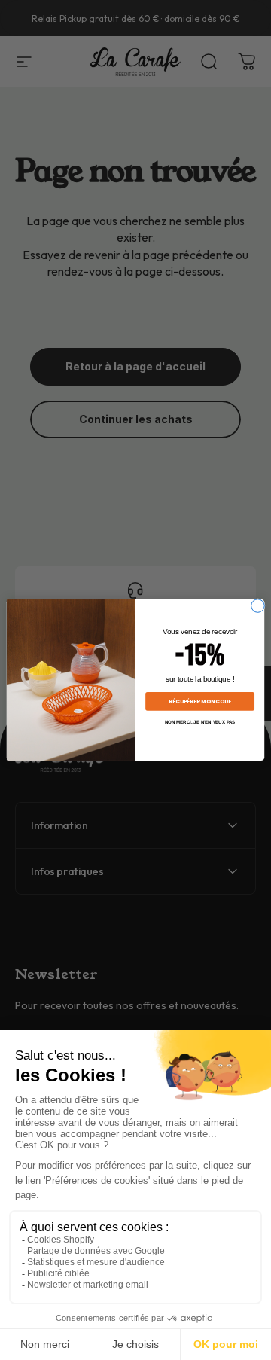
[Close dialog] (258, 606)
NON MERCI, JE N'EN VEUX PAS (200, 722)
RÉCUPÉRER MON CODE (200, 701)
